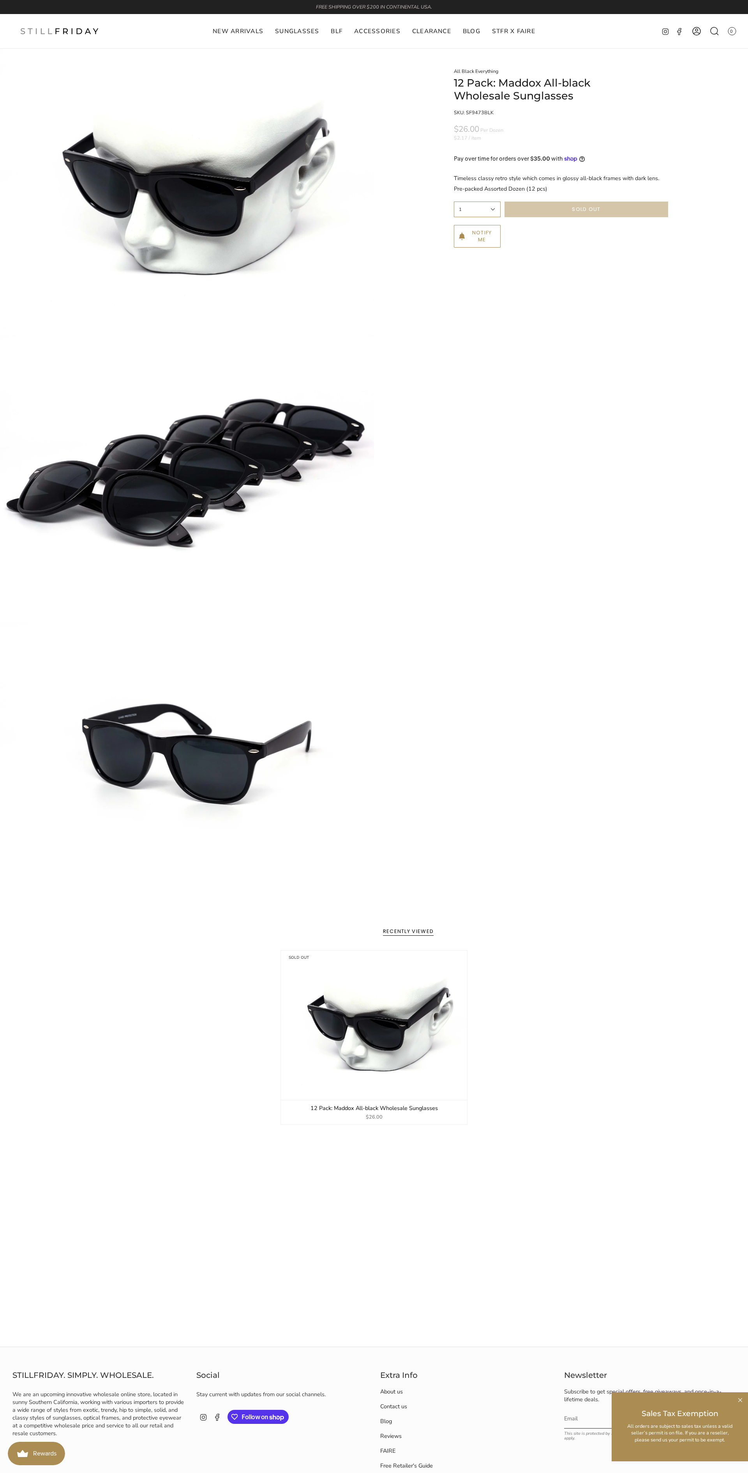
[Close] (740, 1400)
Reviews (391, 1436)
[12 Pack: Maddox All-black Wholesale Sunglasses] (374, 1025)
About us (391, 1391)
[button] (297, 31)
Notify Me (482, 236)
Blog (386, 1421)
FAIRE (387, 1451)
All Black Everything (476, 71)
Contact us (393, 1406)
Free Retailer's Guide (406, 1465)
